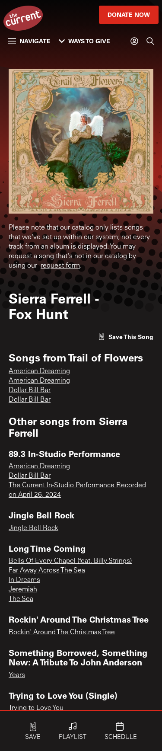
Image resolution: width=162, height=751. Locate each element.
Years (17, 675)
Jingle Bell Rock (33, 528)
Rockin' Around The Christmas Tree (62, 632)
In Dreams (24, 580)
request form (60, 265)
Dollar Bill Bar (30, 390)
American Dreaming (39, 371)
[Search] (150, 41)
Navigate (35, 41)
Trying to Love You (36, 708)
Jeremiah (23, 589)
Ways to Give (89, 41)
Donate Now (129, 14)
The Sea (21, 599)
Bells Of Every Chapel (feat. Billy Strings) (70, 561)
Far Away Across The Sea (47, 570)
